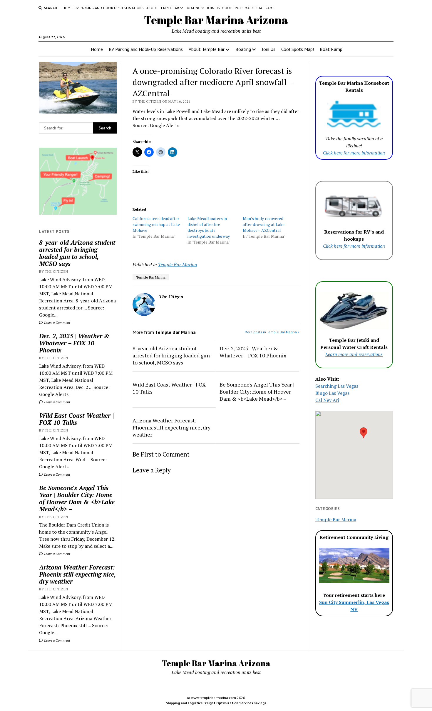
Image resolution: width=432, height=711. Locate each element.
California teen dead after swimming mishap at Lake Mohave (156, 224)
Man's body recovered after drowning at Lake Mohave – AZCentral (263, 224)
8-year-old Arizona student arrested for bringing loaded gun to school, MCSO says (77, 253)
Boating (193, 8)
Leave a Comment (56, 322)
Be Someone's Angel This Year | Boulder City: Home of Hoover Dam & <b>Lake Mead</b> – (77, 498)
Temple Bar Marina (177, 264)
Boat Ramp (264, 8)
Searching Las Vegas (336, 386)
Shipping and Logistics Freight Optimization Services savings (216, 703)
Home (67, 8)
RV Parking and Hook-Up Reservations (109, 8)
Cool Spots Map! (237, 8)
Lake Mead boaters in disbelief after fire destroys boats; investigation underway (208, 227)
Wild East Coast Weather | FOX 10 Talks (76, 419)
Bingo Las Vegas (332, 393)
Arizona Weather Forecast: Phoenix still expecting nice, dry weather (77, 574)
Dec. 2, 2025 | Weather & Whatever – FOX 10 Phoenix (74, 343)
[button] (363, 432)
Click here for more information (354, 152)
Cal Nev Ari (327, 400)
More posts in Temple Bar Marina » (272, 332)
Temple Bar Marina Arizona (216, 19)
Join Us (213, 8)
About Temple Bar (162, 8)
